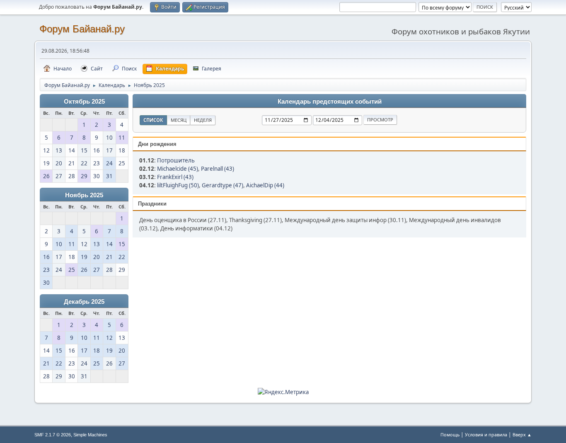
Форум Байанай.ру (82, 28)
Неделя (203, 120)
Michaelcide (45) (177, 168)
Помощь (450, 434)
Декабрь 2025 (84, 301)
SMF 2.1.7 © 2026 (52, 434)
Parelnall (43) (217, 168)
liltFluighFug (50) (178, 185)
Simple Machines (90, 434)
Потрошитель (176, 160)
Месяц (178, 120)
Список (153, 120)
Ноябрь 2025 (84, 195)
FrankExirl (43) (175, 177)
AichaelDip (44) (265, 185)
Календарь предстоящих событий (330, 101)
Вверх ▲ (522, 434)
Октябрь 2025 (84, 101)
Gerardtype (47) (222, 185)
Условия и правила (486, 434)
